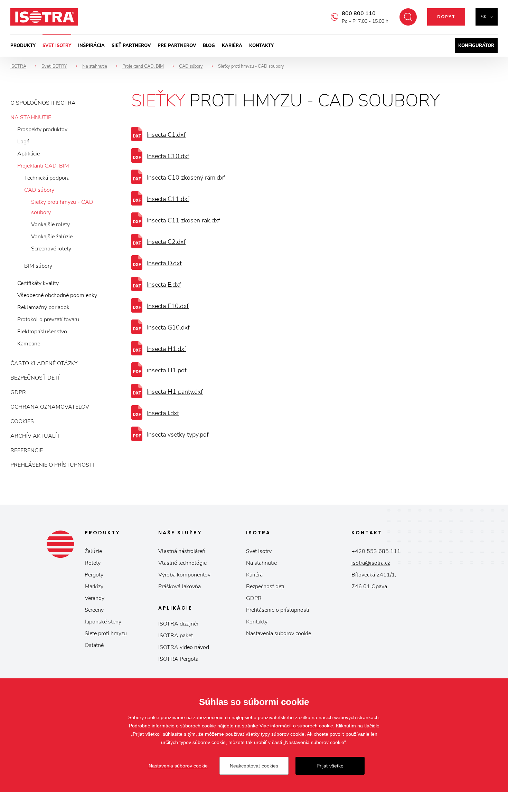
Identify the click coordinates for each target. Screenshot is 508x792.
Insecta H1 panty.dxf (175, 392)
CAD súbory (39, 190)
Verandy (94, 598)
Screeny (94, 610)
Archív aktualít (35, 436)
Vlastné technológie (182, 563)
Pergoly (94, 575)
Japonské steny (103, 622)
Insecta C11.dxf (168, 199)
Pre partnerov (177, 45)
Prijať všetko (330, 766)
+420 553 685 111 (376, 551)
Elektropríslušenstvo (42, 331)
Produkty (23, 45)
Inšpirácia (91, 45)
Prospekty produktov (42, 129)
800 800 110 (359, 13)
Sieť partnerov (131, 45)
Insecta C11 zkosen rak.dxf (183, 220)
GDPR (18, 392)
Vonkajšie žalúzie (52, 236)
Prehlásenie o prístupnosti (52, 465)
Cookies (22, 421)
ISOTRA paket (175, 635)
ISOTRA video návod (183, 647)
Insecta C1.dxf (166, 135)
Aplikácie (28, 154)
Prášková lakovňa (179, 586)
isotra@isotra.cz (370, 563)
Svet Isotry (259, 551)
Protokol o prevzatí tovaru (48, 319)
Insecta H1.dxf (166, 349)
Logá (23, 141)
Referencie (26, 450)
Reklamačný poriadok (43, 307)
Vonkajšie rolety (50, 224)
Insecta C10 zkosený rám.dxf (186, 177)
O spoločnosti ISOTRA (43, 103)
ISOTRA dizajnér (178, 624)
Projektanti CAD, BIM (43, 166)
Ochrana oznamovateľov (49, 407)
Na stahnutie (30, 117)
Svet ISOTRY (57, 45)
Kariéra (232, 45)
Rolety (93, 563)
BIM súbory (38, 266)
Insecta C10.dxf (168, 156)
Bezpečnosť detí (34, 378)
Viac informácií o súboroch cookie (296, 725)
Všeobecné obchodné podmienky (57, 295)
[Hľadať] (408, 17)
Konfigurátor (476, 45)
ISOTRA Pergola (178, 659)
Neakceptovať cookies (254, 766)
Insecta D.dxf (164, 263)
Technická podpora (46, 178)
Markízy (94, 586)
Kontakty (261, 45)
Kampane (28, 343)
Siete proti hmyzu (106, 633)
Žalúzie (93, 551)
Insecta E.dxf (164, 284)
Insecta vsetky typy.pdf (178, 434)
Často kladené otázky (43, 363)
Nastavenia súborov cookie (278, 633)
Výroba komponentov (184, 575)
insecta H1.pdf (167, 370)
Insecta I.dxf (163, 413)
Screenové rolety (51, 248)
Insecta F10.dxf (168, 306)
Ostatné (94, 645)
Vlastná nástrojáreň (181, 551)
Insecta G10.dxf (168, 327)
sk (484, 16)
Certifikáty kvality (38, 283)
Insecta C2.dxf (166, 242)
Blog (209, 45)
